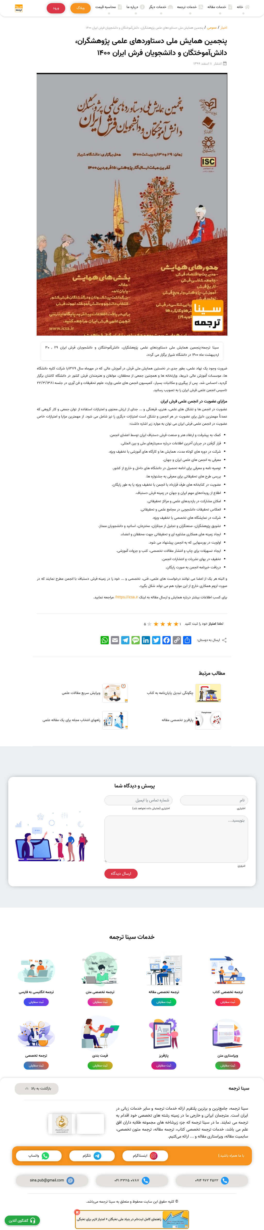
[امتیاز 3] (163, 623)
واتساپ (33, 1156)
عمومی (212, 28)
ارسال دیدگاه (121, 873)
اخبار (223, 28)
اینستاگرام (140, 1156)
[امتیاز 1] (176, 623)
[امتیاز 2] (169, 623)
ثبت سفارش (227, 1002)
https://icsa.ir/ (126, 597)
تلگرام (87, 1156)
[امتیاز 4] (156, 623)
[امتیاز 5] (149, 623)
